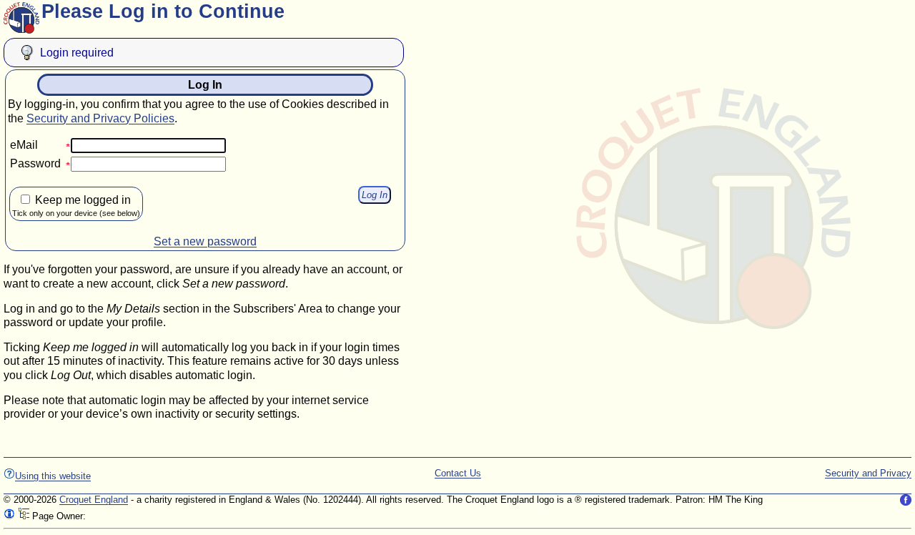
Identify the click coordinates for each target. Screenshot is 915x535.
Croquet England (93, 499)
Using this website (53, 476)
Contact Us (458, 473)
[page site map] (23, 516)
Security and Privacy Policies (100, 118)
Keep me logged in (76, 205)
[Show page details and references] (9, 516)
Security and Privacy (868, 473)
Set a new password (205, 241)
